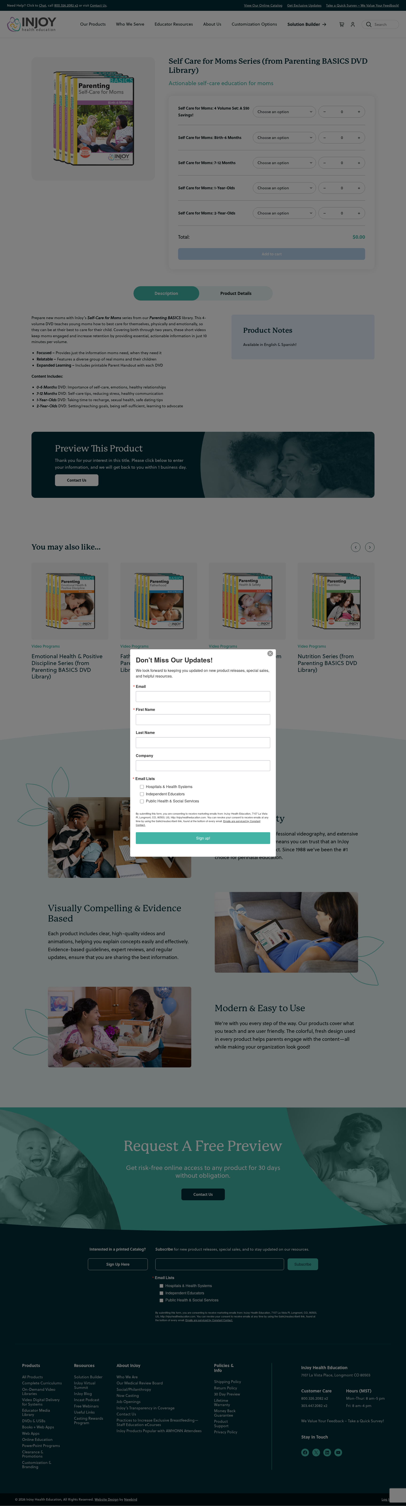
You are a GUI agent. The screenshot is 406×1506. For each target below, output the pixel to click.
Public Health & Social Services (172, 801)
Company (144, 755)
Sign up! (203, 838)
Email (141, 686)
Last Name (145, 732)
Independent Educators (165, 794)
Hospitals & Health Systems (169, 786)
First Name (145, 709)
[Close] (271, 653)
